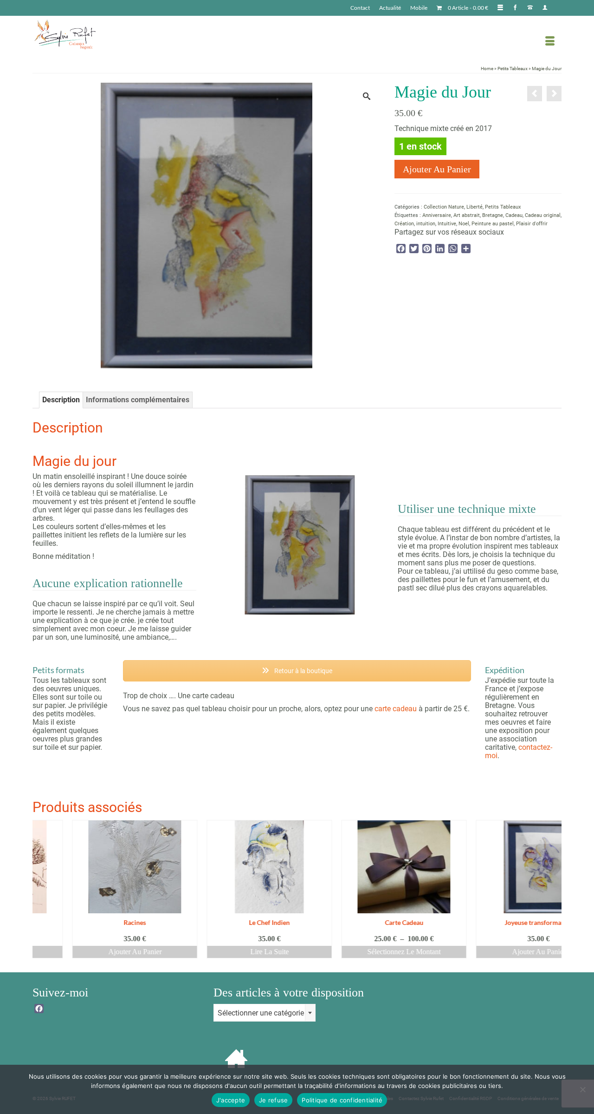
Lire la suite (230, 952)
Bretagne (492, 215)
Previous (40, 889)
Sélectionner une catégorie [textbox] (261, 1013)
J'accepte (230, 1100)
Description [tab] (61, 399)
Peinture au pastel (492, 224)
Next (553, 889)
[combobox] (264, 1013)
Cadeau (514, 215)
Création (404, 224)
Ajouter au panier (437, 169)
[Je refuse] (582, 1089)
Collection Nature (444, 207)
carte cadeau (395, 708)
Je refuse (273, 1100)
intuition (425, 224)
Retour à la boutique (302, 671)
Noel (463, 224)
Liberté (474, 207)
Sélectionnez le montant (364, 952)
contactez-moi (518, 751)
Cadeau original (543, 215)
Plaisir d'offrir (532, 224)
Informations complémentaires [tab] (137, 399)
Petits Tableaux (503, 207)
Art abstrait (466, 215)
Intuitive (447, 224)
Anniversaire (436, 215)
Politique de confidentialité (342, 1100)
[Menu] (550, 41)
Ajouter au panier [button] (95, 952)
